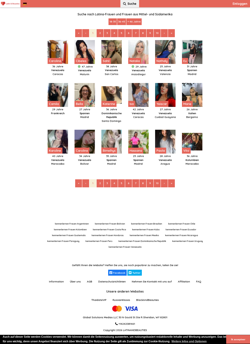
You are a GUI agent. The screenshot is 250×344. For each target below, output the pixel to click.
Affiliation (184, 281)
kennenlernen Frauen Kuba (146, 229)
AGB (89, 281)
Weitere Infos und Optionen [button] (189, 341)
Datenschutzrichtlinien (112, 281)
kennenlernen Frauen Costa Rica (109, 229)
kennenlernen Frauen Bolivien (110, 223)
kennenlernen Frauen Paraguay (63, 241)
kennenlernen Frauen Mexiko (144, 235)
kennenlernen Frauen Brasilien (146, 223)
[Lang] (24, 3)
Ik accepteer (238, 339)
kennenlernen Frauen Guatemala (69, 235)
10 (157, 33)
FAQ (198, 281)
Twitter (136, 272)
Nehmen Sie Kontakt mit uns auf (152, 281)
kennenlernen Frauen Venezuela (125, 247)
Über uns (75, 281)
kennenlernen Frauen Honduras (108, 235)
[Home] (10, 3)
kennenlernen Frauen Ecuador (181, 229)
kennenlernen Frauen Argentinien (72, 223)
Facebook (119, 272)
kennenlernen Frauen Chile (181, 223)
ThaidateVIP (98, 300)
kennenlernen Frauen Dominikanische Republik (142, 241)
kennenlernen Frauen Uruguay (187, 241)
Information (56, 281)
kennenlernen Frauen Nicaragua (181, 235)
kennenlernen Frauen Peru (99, 241)
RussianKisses (121, 300)
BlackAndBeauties (147, 300)
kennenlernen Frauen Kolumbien (70, 229)
